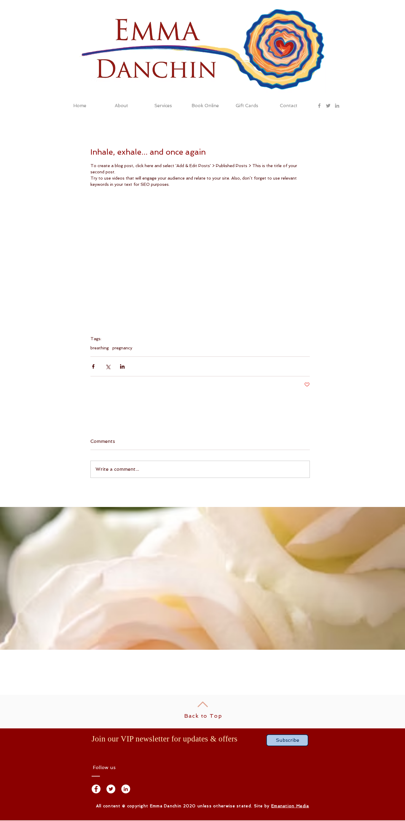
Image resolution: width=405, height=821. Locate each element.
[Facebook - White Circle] (96, 788)
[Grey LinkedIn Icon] (337, 106)
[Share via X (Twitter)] (108, 366)
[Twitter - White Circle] (110, 788)
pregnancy (122, 347)
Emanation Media (290, 806)
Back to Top (203, 716)
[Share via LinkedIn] (122, 366)
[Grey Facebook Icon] (319, 106)
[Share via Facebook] (93, 366)
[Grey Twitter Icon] (328, 106)
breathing (99, 347)
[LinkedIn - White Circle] (125, 788)
